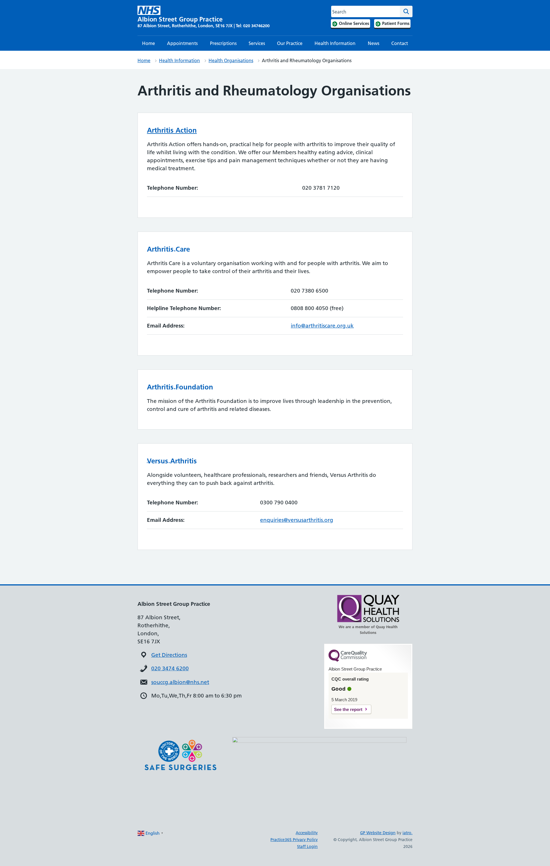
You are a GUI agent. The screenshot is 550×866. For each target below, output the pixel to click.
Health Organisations (231, 60)
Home (148, 43)
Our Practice (289, 43)
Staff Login (307, 846)
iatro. (407, 832)
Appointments (182, 43)
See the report (348, 709)
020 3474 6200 (170, 668)
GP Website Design (378, 832)
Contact (399, 43)
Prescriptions (223, 43)
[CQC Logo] (348, 660)
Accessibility (307, 832)
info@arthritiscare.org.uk (322, 325)
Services (257, 43)
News (373, 43)
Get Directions (169, 655)
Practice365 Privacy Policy (294, 839)
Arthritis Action (172, 130)
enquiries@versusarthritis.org (296, 520)
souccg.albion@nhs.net (180, 682)
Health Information (335, 43)
